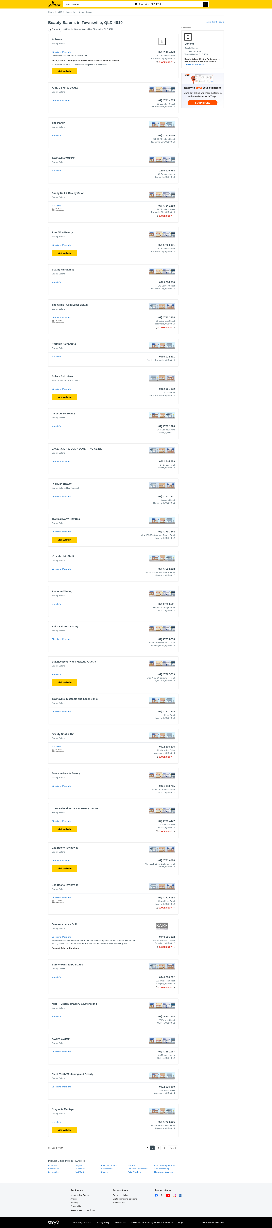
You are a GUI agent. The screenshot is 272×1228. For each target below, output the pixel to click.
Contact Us (76, 1206)
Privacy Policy (102, 1222)
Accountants (106, 1168)
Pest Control (80, 1172)
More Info (66, 52)
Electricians (53, 1168)
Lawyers (78, 1165)
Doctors (104, 1172)
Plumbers (52, 1165)
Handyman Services (163, 1172)
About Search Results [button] (215, 22)
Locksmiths (53, 1172)
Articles (74, 1199)
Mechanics (80, 1168)
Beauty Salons (58, 43)
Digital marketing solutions (125, 1199)
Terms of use (120, 1222)
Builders (131, 1165)
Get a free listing (120, 1195)
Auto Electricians (108, 1165)
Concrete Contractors (138, 1168)
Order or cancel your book (83, 1210)
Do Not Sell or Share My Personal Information (152, 1222)
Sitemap (74, 1202)
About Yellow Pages (80, 1195)
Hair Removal (72, 488)
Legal (180, 1222)
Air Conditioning (161, 1168)
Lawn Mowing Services (164, 1165)
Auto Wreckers (134, 1172)
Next (172, 1148)
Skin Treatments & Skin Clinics (66, 380)
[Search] (205, 4)
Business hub (119, 1202)
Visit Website (65, 71)
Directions (56, 52)
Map (56, 29)
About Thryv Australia (82, 1222)
